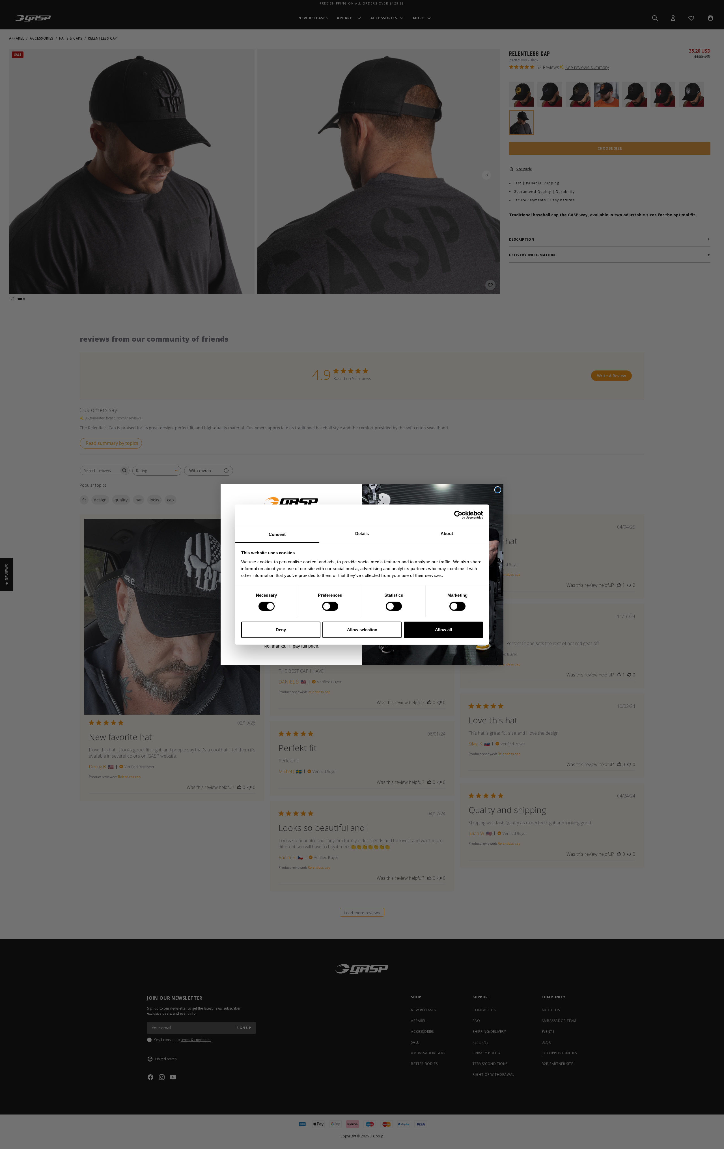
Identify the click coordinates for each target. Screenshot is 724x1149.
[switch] (330, 606)
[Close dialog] (498, 490)
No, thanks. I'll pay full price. (291, 646)
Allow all (443, 629)
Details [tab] (362, 533)
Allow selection (362, 629)
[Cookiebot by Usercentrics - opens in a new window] (458, 515)
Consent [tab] (277, 534)
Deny (281, 629)
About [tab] (447, 533)
